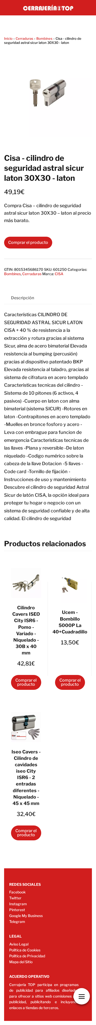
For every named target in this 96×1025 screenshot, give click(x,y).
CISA (59, 274)
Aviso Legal (18, 944)
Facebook (17, 892)
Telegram (17, 921)
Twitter (15, 898)
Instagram (18, 904)
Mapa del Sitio (21, 962)
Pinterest (17, 910)
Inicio (8, 38)
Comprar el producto (28, 242)
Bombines (44, 38)
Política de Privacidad (27, 956)
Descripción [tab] (22, 297)
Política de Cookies (24, 950)
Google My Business (26, 915)
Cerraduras (24, 38)
